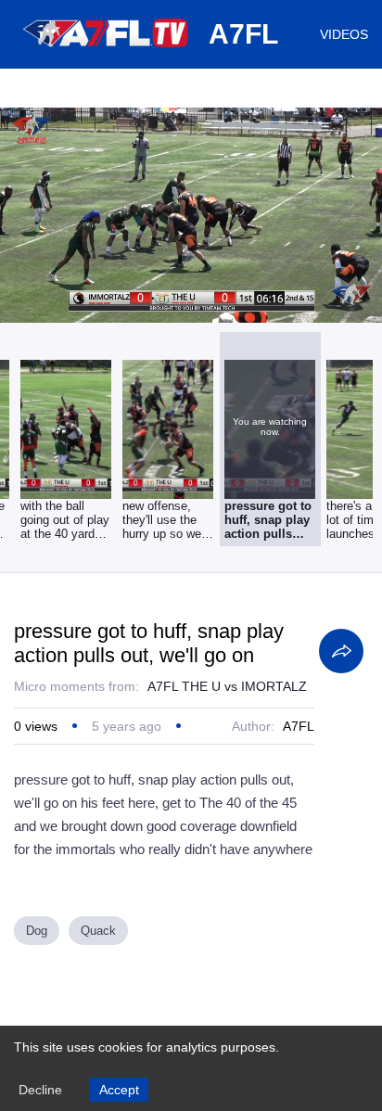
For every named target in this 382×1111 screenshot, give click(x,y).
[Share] (341, 651)
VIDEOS (344, 34)
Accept (119, 1089)
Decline (40, 1089)
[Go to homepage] (106, 53)
